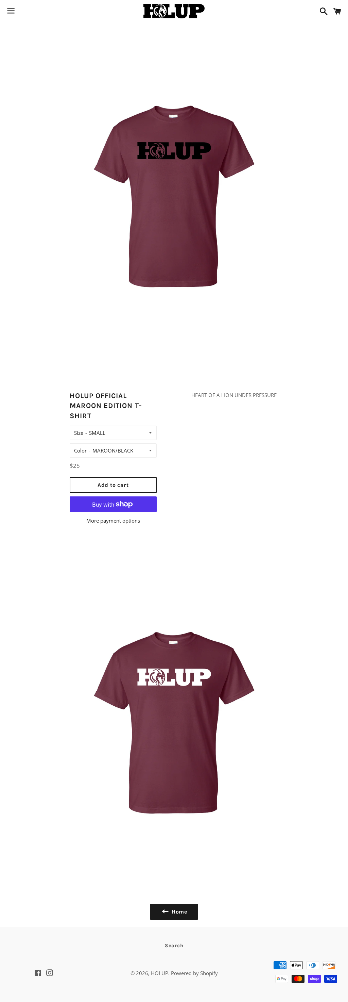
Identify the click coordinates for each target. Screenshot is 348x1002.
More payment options (113, 520)
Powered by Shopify (194, 973)
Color (80, 450)
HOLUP (159, 973)
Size (78, 432)
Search (174, 945)
